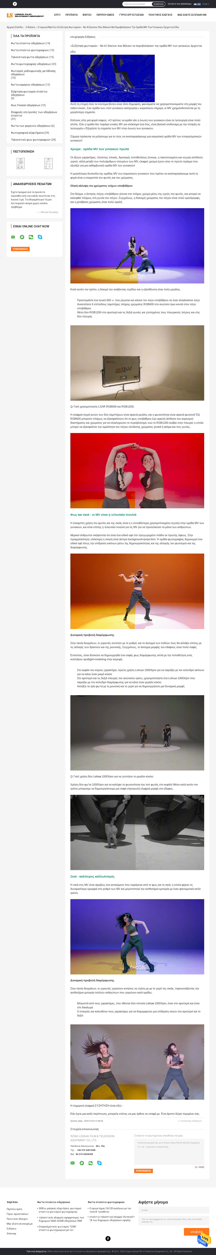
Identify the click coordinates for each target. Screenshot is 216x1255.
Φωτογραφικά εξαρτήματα (27, 132)
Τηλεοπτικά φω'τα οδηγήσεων (29, 57)
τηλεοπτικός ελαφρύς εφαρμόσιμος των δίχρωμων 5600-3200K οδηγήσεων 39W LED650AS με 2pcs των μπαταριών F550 (61, 1219)
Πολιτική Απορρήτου (36, 1251)
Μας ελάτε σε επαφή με (192, 15)
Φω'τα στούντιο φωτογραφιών (30, 50)
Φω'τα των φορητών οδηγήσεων (31, 125)
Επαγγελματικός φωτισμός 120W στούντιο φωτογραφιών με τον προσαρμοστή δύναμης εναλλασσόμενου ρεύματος (61, 1228)
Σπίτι (57, 15)
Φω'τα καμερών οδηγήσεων (28, 84)
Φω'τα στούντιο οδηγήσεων (28, 43)
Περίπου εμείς (105, 15)
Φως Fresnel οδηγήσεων (25, 105)
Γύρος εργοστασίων (131, 15)
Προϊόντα (71, 15)
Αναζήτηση (159, 4)
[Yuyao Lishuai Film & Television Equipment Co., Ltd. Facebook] (15, 4)
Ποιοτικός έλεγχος (160, 15)
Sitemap (11, 1233)
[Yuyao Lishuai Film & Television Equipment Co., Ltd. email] (15, 237)
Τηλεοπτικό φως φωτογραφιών (30, 139)
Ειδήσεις (30, 27)
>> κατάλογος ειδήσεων (190, 1121)
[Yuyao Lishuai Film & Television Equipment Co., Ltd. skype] (42, 237)
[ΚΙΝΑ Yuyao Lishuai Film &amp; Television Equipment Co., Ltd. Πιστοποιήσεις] (21, 163)
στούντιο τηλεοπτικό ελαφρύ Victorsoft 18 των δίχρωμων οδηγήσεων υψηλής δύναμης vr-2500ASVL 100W (111, 1219)
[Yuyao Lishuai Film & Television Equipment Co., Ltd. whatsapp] (24, 237)
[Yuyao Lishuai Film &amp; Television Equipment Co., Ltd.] (25, 15)
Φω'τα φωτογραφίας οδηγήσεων (31, 64)
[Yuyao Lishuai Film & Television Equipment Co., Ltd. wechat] (33, 237)
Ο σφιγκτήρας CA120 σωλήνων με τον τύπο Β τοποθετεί (110, 1210)
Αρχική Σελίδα (15, 27)
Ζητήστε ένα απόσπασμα (179, 4)
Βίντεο (87, 15)
